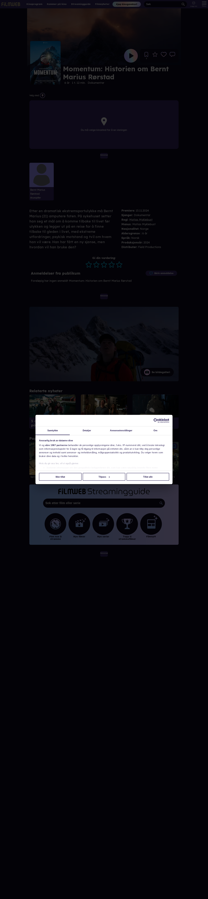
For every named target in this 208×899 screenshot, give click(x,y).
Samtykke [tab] (52, 430)
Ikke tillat (60, 476)
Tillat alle (148, 476)
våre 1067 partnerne (56, 445)
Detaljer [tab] (87, 430)
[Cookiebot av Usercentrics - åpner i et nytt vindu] (156, 420)
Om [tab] (155, 430)
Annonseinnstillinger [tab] (121, 430)
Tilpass (102, 476)
